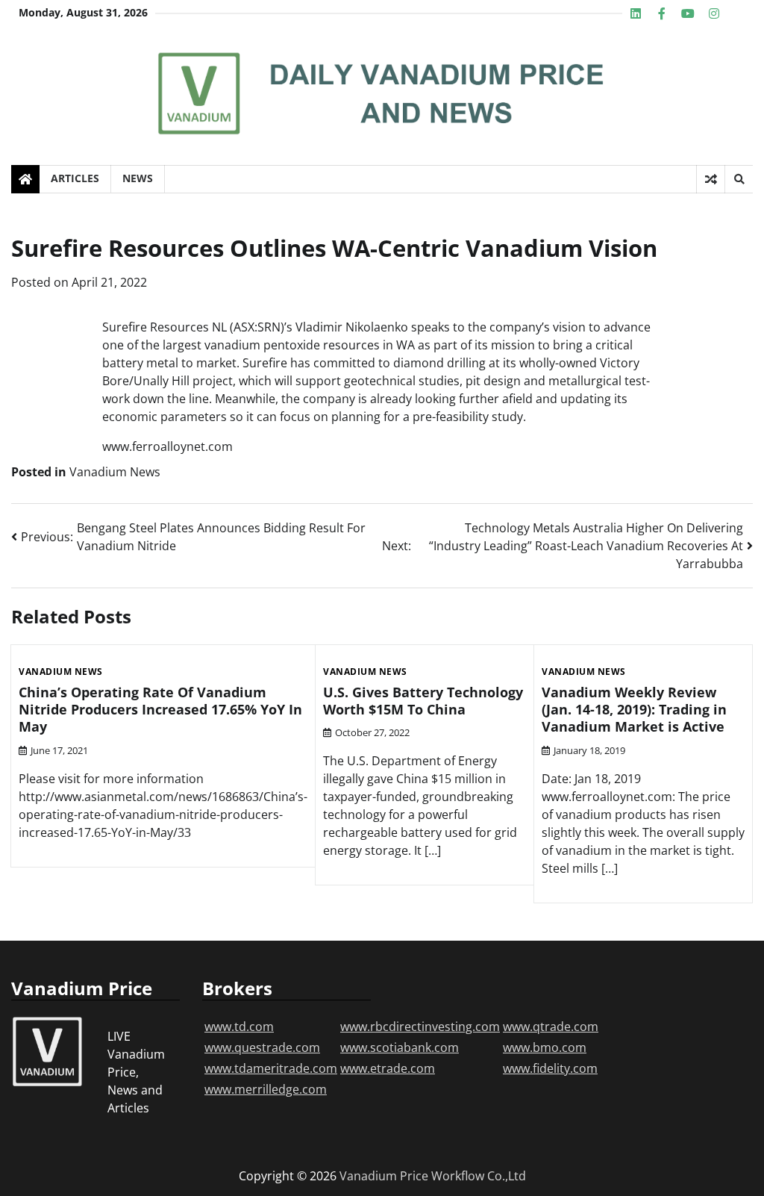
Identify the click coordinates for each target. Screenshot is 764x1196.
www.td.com (239, 1026)
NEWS (137, 178)
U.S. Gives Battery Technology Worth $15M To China (423, 700)
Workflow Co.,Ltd (478, 1176)
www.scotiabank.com (399, 1047)
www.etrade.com (387, 1068)
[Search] (738, 179)
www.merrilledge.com (265, 1089)
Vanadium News (114, 472)
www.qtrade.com (550, 1026)
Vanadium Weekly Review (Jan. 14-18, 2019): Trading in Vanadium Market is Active (634, 709)
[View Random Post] (710, 179)
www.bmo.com (544, 1047)
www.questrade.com (262, 1047)
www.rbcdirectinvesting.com (420, 1026)
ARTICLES (75, 178)
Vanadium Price (383, 1176)
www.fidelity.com (550, 1068)
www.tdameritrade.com (270, 1068)
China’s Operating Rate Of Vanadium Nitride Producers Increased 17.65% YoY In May (160, 709)
